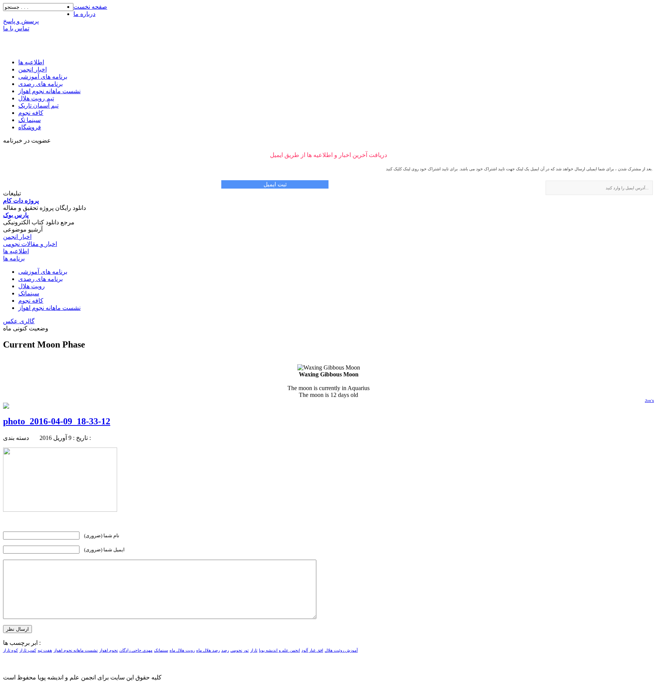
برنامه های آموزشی (42, 76)
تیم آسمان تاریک (38, 105)
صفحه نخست (90, 6)
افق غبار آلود (312, 650)
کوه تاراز (10, 650)
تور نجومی (239, 650)
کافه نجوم (30, 113)
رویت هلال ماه (182, 650)
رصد (225, 650)
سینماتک (28, 293)
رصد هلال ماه (208, 650)
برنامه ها (14, 258)
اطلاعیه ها (31, 62)
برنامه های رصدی (40, 84)
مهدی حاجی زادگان (135, 650)
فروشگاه (29, 127)
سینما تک (29, 120)
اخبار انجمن (32, 69)
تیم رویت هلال (36, 98)
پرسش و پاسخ (21, 21)
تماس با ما (16, 28)
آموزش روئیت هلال (341, 650)
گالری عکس (19, 321)
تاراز (253, 650)
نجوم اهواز (108, 650)
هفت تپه (45, 650)
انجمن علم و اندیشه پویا (279, 650)
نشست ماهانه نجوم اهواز (49, 91)
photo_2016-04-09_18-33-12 (56, 421)
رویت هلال (31, 286)
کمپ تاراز (27, 650)
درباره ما (84, 14)
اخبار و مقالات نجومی (30, 244)
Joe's (649, 400)
